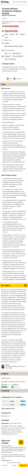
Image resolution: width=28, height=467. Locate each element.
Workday (5, 13)
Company (19, 78)
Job (10, 78)
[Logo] (5, 2)
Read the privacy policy (6, 460)
